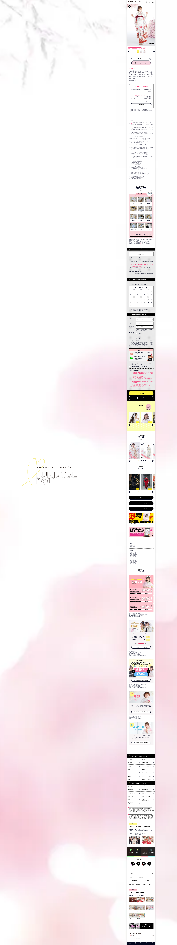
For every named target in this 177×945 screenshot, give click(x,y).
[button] (153, 25)
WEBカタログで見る (142, 63)
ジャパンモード (131, 772)
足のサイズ (131, 326)
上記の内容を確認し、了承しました (139, 366)
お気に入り (131, 884)
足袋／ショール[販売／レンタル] (131, 803)
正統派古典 (144, 759)
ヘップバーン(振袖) (147, 808)
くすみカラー (131, 766)
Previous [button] (136, 287)
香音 (144, 47)
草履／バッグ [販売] (146, 796)
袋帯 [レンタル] (131, 796)
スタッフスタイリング (146, 776)
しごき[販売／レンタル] (145, 800)
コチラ (143, 386)
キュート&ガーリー (146, 772)
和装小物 (141, 243)
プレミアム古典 (131, 762)
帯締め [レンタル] (131, 793)
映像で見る (142, 58)
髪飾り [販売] (130, 786)
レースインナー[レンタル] (145, 786)
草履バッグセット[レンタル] (131, 800)
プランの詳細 (141, 104)
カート (150, 884)
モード (143, 769)
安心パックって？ (146, 333)
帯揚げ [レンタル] (145, 793)
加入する (140, 333)
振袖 (129, 47)
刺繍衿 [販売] (130, 789)
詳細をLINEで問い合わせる (142, 647)
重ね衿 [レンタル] (145, 789)
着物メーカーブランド (146, 779)
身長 (130, 323)
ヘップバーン (134, 47)
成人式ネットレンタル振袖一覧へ (141, 508)
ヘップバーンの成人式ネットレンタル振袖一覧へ (141, 503)
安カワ (129, 779)
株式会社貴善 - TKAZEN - (140, 895)
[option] (141, 297)
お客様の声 (134, 880)
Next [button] (146, 287)
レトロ (129, 776)
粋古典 (129, 769)
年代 (130, 319)
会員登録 (138, 884)
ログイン (144, 884)
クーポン (147, 880)
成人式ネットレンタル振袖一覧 (137, 808)
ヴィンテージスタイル (146, 766)
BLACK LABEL (145, 762)
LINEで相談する (142, 398)
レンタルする (141, 393)
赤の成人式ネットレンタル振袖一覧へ (141, 498)
